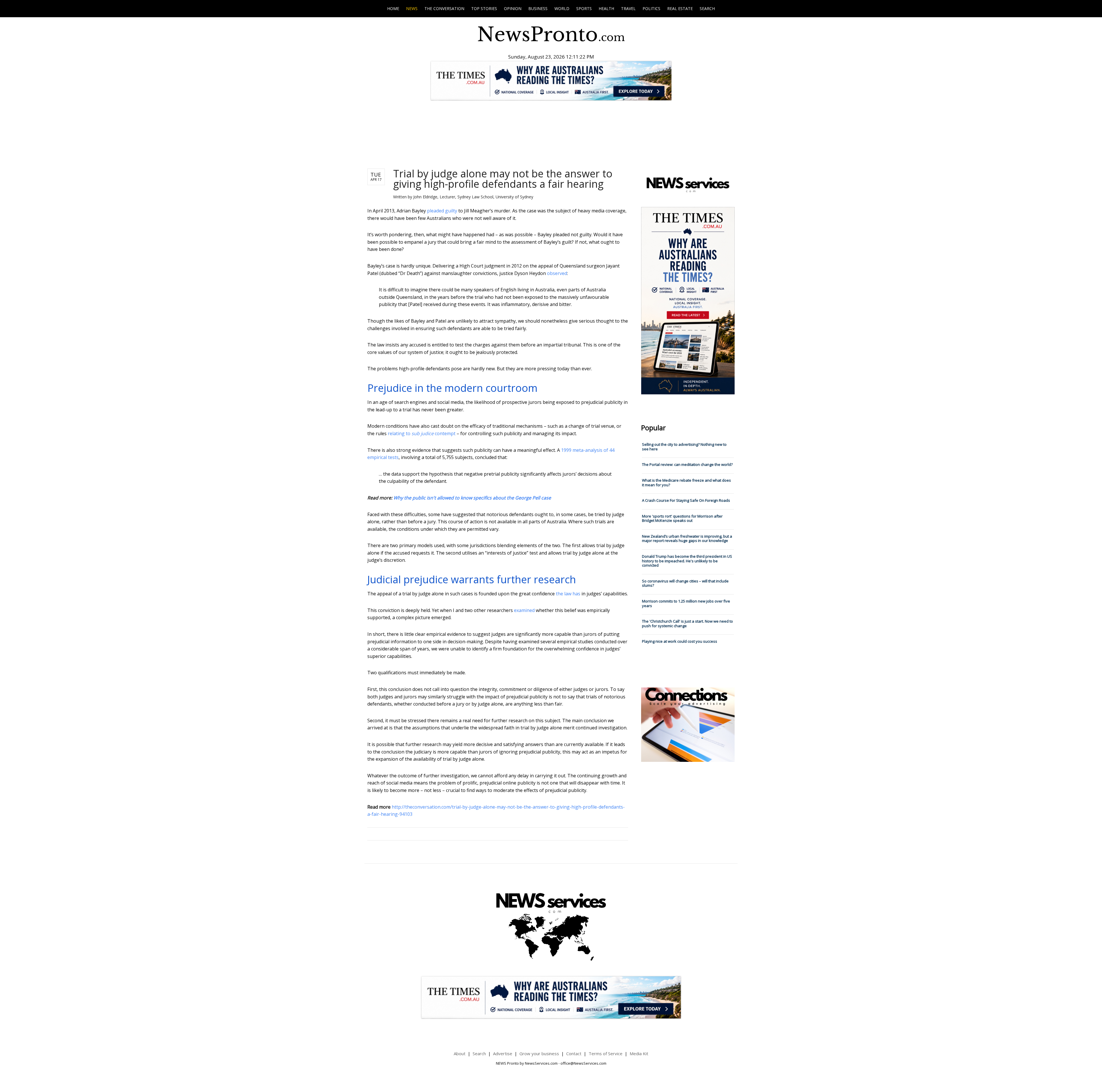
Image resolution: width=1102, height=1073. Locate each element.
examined (524, 610)
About (459, 1053)
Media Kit (639, 1053)
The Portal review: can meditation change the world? (687, 464)
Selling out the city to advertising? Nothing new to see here (684, 447)
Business (538, 8)
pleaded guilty (442, 211)
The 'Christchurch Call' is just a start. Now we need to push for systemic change (687, 623)
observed (557, 273)
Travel (628, 8)
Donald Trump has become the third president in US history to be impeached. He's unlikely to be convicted (687, 561)
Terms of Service (605, 1053)
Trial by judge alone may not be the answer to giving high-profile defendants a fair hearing (502, 178)
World (561, 8)
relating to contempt (421, 433)
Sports (584, 8)
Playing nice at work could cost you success (679, 641)
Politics (651, 8)
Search (707, 8)
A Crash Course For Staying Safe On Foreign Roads (686, 500)
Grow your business (539, 1053)
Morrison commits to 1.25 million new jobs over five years (686, 603)
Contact (573, 1053)
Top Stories (484, 8)
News (412, 8)
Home (393, 8)
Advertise (502, 1053)
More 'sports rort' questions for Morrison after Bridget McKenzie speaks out (682, 518)
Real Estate (680, 8)
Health (606, 8)
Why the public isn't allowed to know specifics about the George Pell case (472, 498)
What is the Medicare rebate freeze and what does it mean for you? (686, 482)
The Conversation (444, 8)
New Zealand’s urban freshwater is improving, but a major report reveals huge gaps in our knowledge (687, 538)
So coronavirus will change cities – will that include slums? (685, 583)
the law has (568, 593)
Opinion (512, 8)
